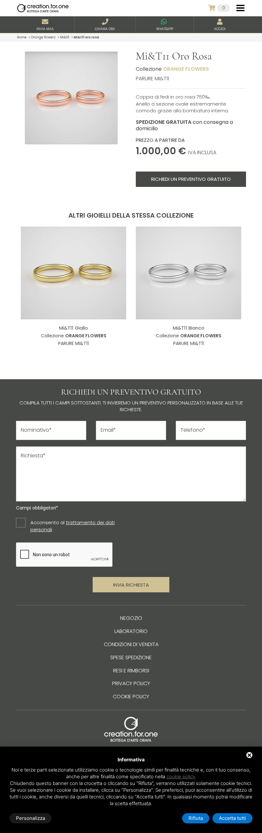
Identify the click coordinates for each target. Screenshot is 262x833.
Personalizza (30, 818)
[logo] (43, 8)
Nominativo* (36, 430)
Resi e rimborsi (131, 670)
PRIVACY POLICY (131, 683)
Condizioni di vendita (131, 644)
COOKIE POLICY (131, 696)
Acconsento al (72, 526)
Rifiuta (196, 818)
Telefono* (193, 430)
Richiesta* (33, 455)
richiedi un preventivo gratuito (191, 179)
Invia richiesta (131, 584)
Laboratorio (131, 631)
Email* (108, 430)
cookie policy (180, 776)
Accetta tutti (232, 818)
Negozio (131, 618)
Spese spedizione (131, 657)
